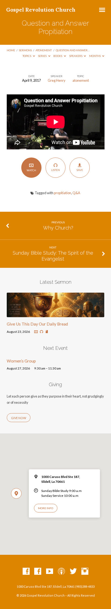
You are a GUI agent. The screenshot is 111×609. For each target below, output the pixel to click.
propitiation (62, 193)
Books (58, 55)
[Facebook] (26, 571)
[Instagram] (84, 571)
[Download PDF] (46, 331)
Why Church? (58, 228)
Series (42, 55)
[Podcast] (61, 571)
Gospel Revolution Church (40, 9)
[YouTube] (49, 571)
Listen (55, 170)
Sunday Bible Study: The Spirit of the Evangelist (53, 256)
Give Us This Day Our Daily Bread (37, 323)
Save (80, 170)
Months (95, 55)
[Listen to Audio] (41, 331)
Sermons (25, 50)
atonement (44, 50)
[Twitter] (73, 571)
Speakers (76, 55)
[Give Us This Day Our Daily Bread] (56, 314)
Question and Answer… (72, 50)
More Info (45, 508)
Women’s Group (21, 360)
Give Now (18, 418)
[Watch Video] (36, 332)
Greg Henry (56, 80)
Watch (31, 170)
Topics (27, 55)
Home (11, 50)
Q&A (76, 193)
